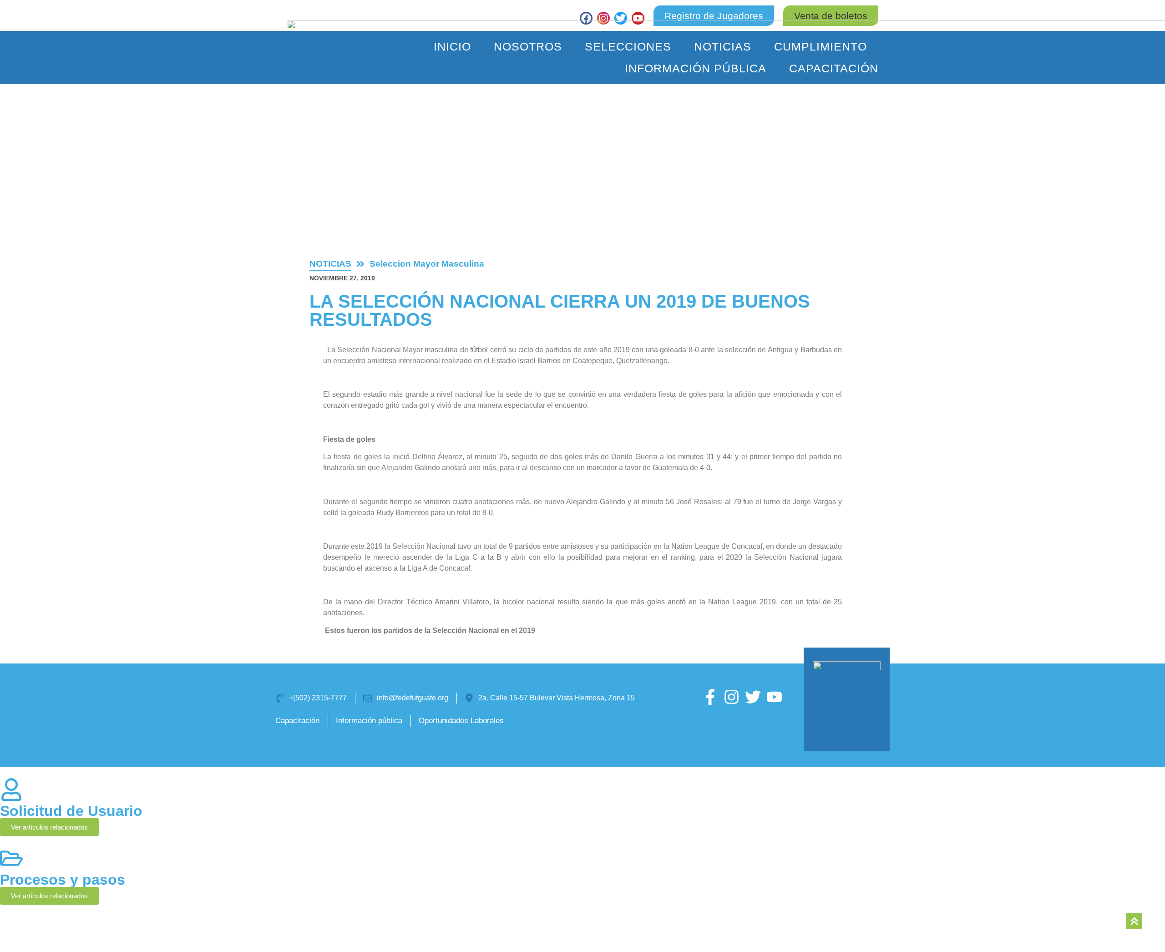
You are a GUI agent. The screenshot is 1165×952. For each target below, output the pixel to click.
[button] (830, 15)
